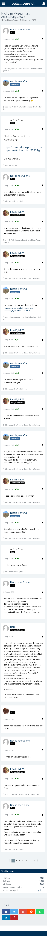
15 (34, 860)
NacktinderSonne (11, 20)
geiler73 (41, 890)
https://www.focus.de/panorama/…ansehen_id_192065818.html (18, 309)
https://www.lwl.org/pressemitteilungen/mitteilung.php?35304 (23, 148)
